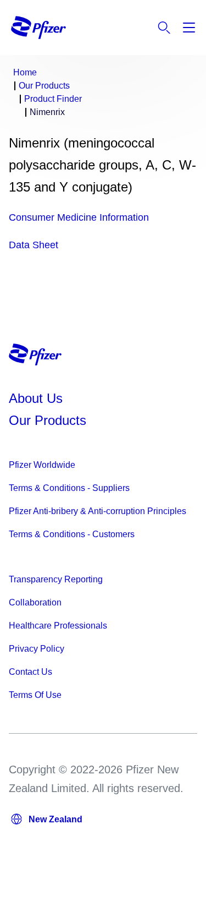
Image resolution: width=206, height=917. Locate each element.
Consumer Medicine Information (79, 217)
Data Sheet (33, 244)
